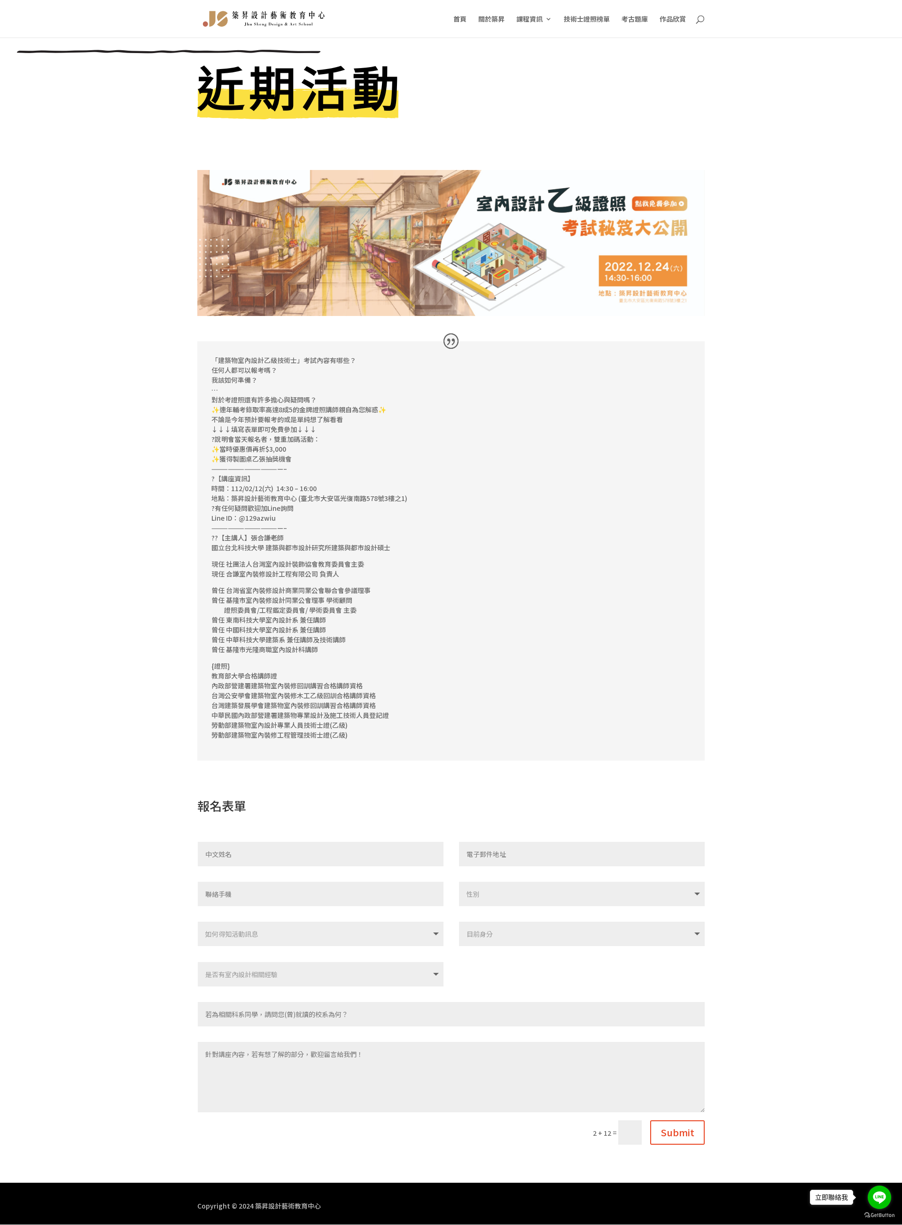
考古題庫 (635, 19)
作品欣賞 (673, 19)
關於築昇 (491, 19)
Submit (677, 1132)
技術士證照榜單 (587, 19)
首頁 (460, 19)
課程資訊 (529, 19)
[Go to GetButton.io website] (879, 1215)
